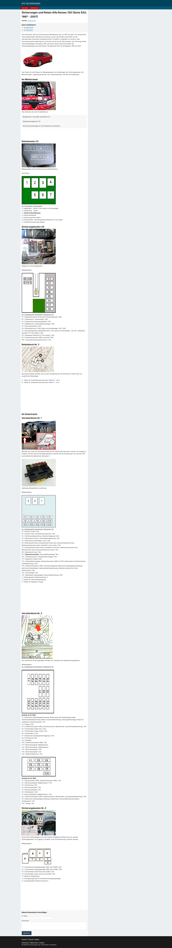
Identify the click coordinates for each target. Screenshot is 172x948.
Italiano (37, 939)
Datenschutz (34, 942)
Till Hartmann (31, 20)
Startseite (25, 8)
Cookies (41, 942)
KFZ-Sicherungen (31, 3)
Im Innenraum (28, 30)
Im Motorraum (28, 27)
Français (31, 939)
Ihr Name (24, 916)
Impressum (25, 942)
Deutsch (24, 939)
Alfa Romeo (34, 8)
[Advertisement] (54, 134)
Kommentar (25, 921)
